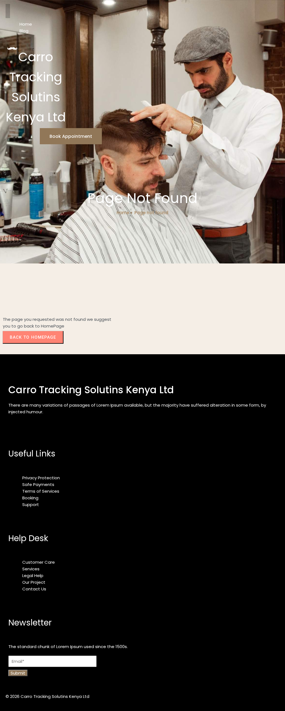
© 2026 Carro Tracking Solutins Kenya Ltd (47, 696)
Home (123, 213)
